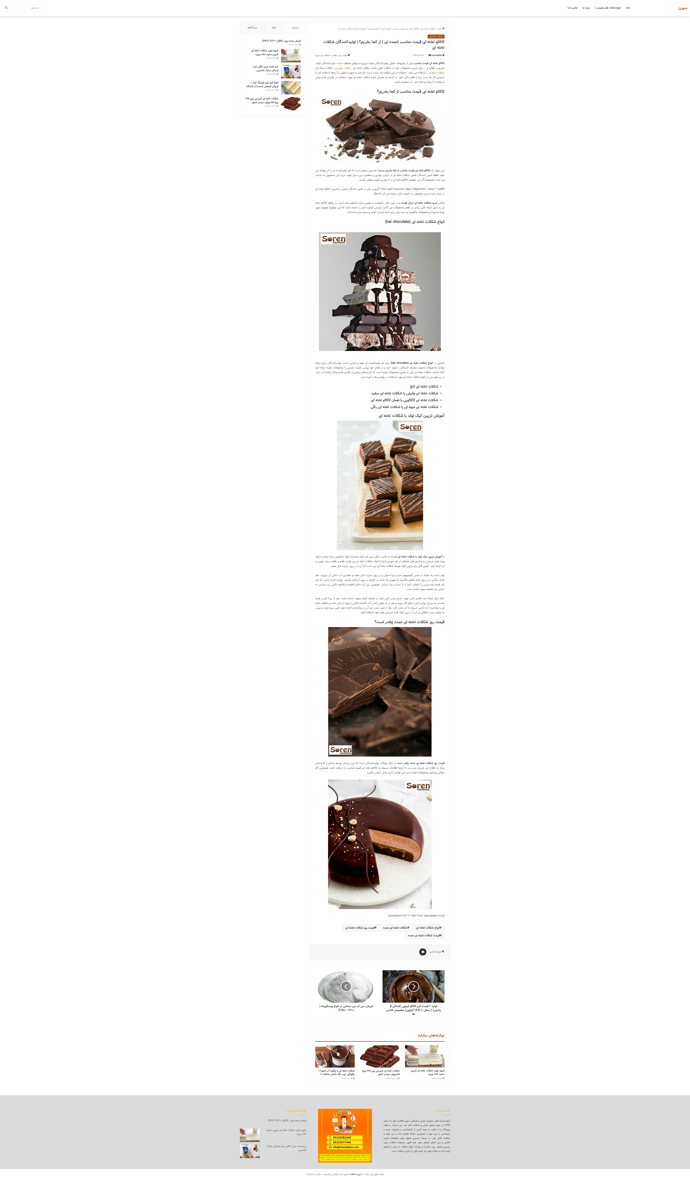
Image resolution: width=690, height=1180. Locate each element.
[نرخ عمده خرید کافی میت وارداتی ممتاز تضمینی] (291, 71)
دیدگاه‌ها (252, 28)
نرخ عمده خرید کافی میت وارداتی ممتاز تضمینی (265, 68)
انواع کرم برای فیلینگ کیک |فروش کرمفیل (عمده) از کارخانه (262, 84)
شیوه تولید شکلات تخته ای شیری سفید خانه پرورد (428, 1072)
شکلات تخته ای (428, 29)
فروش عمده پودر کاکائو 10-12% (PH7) (281, 41)
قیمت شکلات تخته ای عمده (424, 935)
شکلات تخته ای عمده (395, 928)
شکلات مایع (438, 73)
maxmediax (436, 55)
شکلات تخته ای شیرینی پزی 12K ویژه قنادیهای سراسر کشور (381, 1072)
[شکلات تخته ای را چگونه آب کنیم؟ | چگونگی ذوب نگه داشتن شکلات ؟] (335, 1056)
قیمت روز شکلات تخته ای (360, 928)
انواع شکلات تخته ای (428, 928)
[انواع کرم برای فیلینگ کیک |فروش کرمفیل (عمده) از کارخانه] (291, 87)
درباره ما (586, 8)
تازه (274, 28)
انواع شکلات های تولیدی (609, 8)
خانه (628, 8)
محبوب (295, 28)
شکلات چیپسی (343, 68)
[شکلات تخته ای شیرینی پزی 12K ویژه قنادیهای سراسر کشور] (380, 1056)
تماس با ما (573, 8)
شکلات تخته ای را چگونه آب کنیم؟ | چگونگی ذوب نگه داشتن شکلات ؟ (337, 1072)
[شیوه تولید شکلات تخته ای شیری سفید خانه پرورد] (425, 1056)
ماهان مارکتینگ (314, 1174)
